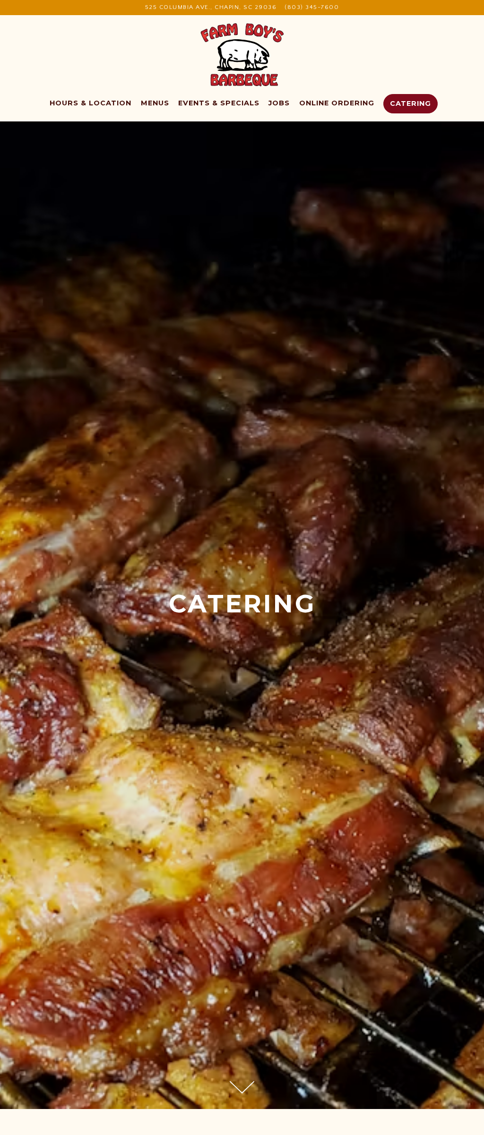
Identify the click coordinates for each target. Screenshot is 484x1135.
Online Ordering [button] (336, 103)
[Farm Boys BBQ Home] (242, 54)
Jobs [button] (279, 103)
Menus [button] (155, 103)
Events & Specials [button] (218, 103)
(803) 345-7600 (312, 7)
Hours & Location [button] (90, 103)
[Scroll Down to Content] (242, 1087)
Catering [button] (410, 103)
